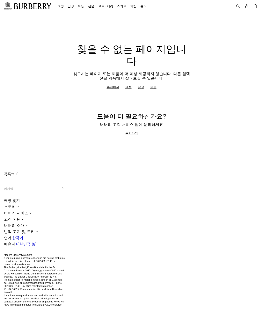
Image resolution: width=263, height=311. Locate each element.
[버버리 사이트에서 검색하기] (238, 6)
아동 (153, 87)
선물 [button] (91, 6)
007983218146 (44, 261)
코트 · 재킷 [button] (105, 6)
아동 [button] (81, 6)
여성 (128, 87)
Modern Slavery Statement (18, 255)
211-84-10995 (11, 289)
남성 (141, 87)
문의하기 (131, 133)
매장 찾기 (12, 200)
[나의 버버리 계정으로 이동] (246, 6)
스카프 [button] (121, 6)
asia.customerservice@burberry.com (34, 283)
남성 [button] (71, 6)
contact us (9, 264)
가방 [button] (133, 6)
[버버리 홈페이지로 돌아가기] (32, 6)
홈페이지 (113, 87)
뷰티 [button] (143, 6)
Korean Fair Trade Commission (27, 273)
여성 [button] (61, 6)
